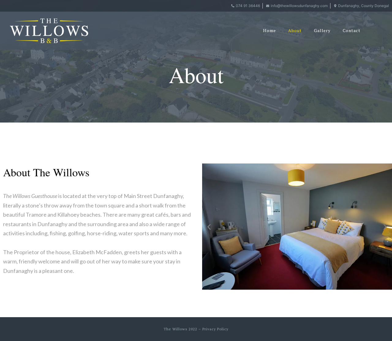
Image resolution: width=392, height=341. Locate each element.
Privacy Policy (215, 329)
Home (269, 30)
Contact (351, 30)
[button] (209, 226)
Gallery (322, 30)
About (295, 30)
